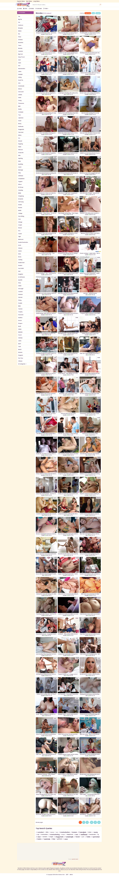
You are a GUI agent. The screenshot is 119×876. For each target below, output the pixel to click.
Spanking (20, 164)
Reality (20, 109)
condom (45, 836)
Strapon (20, 323)
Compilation (21, 178)
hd (38, 834)
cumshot (41, 832)
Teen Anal (20, 132)
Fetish (19, 97)
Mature (20, 89)
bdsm (40, 839)
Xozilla (42, 54)
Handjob (20, 74)
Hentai (19, 251)
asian (66, 839)
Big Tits (20, 19)
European (20, 199)
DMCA (71, 874)
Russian (20, 207)
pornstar (96, 837)
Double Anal (21, 262)
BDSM (19, 193)
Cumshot (20, 51)
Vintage (20, 222)
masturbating (55, 834)
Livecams (39, 8)
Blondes (20, 48)
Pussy (19, 36)
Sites (26, 8)
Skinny (19, 135)
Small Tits (20, 80)
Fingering (20, 144)
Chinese (20, 361)
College (20, 213)
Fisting (19, 300)
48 (99, 822)
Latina (19, 71)
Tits (19, 16)
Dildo (19, 161)
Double (20, 204)
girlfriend (59, 839)
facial (78, 837)
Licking (20, 77)
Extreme (20, 352)
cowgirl (51, 836)
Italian (19, 329)
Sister (19, 254)
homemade (92, 834)
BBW (19, 106)
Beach (19, 349)
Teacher (20, 309)
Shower (20, 228)
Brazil (19, 326)
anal (57, 832)
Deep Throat (21, 57)
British (19, 210)
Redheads (20, 126)
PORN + (46, 8)
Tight (19, 236)
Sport (19, 343)
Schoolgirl (20, 288)
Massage (20, 170)
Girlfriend (20, 175)
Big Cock (20, 54)
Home (20, 8)
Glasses (20, 248)
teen (76, 834)
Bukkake (20, 332)
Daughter (20, 274)
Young (19, 100)
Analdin (43, 34)
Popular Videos (21, 1)
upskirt (82, 836)
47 (95, 822)
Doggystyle (21, 129)
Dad (19, 271)
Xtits (43, 94)
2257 (67, 874)
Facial (19, 120)
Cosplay (20, 311)
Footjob (20, 303)
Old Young (20, 201)
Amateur (20, 39)
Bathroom (20, 239)
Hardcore (20, 25)
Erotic (19, 245)
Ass (19, 22)
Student (20, 265)
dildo (47, 832)
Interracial (20, 91)
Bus (19, 34)
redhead (84, 834)
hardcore (52, 832)
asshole (47, 839)
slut (39, 837)
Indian (19, 285)
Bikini (19, 306)
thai (53, 839)
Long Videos (36, 1)
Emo (19, 230)
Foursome (20, 314)
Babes (19, 31)
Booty (19, 256)
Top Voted (87, 13)
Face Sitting (21, 216)
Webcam (20, 149)
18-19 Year (20, 187)
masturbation (65, 832)
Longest (98, 13)
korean (74, 832)
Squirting (20, 158)
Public (19, 146)
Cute (19, 219)
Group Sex (20, 152)
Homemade (21, 86)
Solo (19, 83)
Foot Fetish (21, 268)
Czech (19, 167)
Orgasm (20, 181)
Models (32, 8)
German (20, 297)
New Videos (29, 1)
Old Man (20, 338)
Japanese (20, 118)
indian (90, 832)
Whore (20, 184)
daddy (96, 832)
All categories (22, 364)
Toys (19, 115)
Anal (19, 60)
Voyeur (20, 233)
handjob (82, 832)
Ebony (19, 123)
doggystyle (59, 837)
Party (19, 283)
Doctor (20, 320)
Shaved (20, 141)
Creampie (20, 112)
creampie (69, 837)
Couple (20, 225)
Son (19, 138)
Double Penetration (23, 242)
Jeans (19, 340)
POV (19, 65)
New (93, 13)
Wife (19, 155)
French (20, 335)
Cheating (20, 190)
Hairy (19, 173)
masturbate (44, 834)
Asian (19, 62)
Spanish (20, 280)
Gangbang (21, 196)
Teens (19, 45)
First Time (20, 358)
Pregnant (20, 355)
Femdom (20, 294)
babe (88, 837)
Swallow (20, 317)
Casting (20, 259)
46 (91, 822)
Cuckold (20, 291)
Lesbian (20, 94)
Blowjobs (20, 28)
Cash (19, 346)
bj (98, 834)
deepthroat (70, 834)
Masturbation (21, 68)
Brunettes (20, 42)
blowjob (63, 834)
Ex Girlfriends (21, 277)
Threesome (21, 103)
